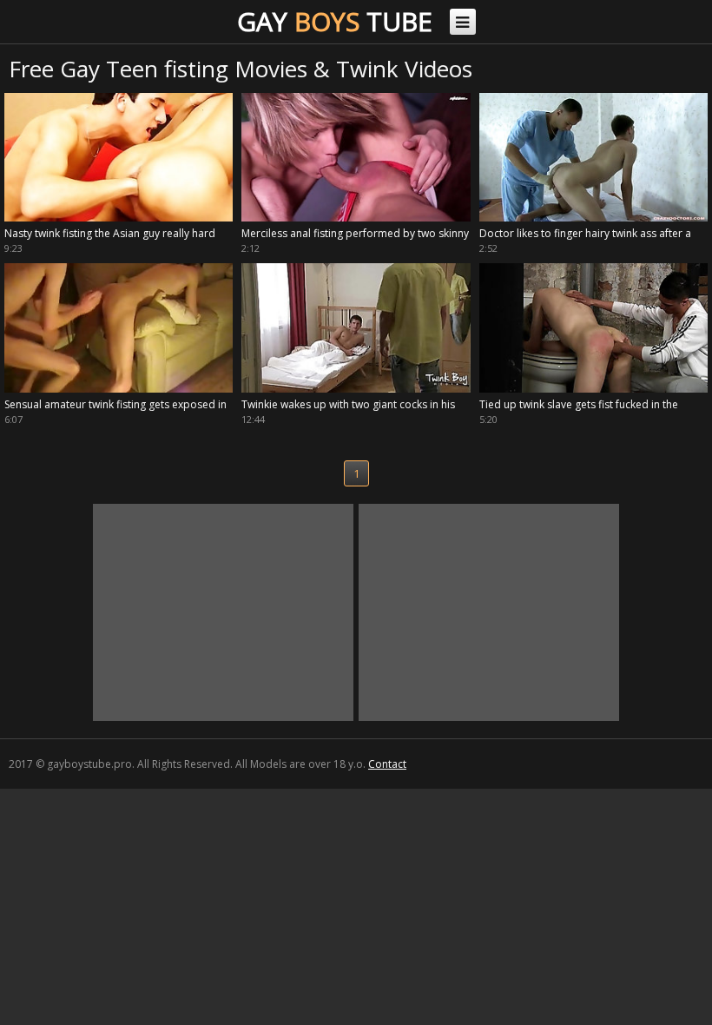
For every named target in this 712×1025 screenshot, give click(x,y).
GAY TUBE (334, 21)
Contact (387, 764)
